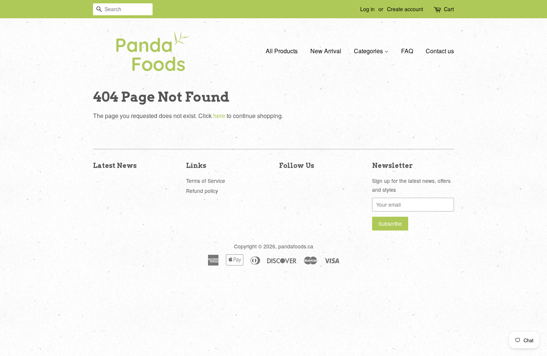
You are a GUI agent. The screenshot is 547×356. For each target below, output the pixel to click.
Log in (367, 9)
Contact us (440, 51)
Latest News (115, 165)
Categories (369, 51)
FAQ (407, 51)
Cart (449, 9)
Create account (405, 9)
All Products (282, 51)
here (219, 115)
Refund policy (202, 190)
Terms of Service (205, 180)
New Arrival (325, 51)
